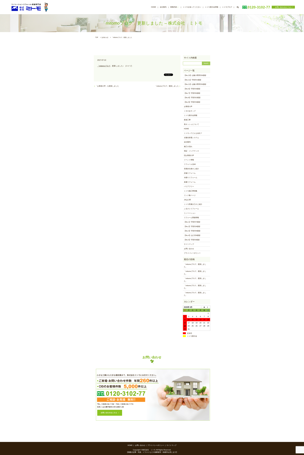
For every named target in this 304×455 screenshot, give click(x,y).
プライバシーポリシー (192, 253)
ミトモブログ (227, 7)
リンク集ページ (190, 195)
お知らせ (105, 37)
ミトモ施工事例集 (190, 191)
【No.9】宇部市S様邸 (192, 102)
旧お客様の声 (189, 155)
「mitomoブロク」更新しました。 (195, 287)
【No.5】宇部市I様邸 (192, 240)
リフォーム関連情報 (191, 217)
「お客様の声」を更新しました (107, 86)
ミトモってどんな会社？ (193, 133)
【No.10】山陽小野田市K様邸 (195, 75)
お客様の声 (188, 106)
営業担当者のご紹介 (191, 169)
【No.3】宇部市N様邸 (192, 231)
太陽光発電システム (191, 138)
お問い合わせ (189, 249)
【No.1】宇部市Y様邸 (192, 222)
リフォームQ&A (190, 164)
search (237, 7)
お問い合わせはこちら (283, 7)
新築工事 (187, 120)
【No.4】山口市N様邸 (192, 235)
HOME (153, 7)
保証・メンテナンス (191, 151)
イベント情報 (189, 160)
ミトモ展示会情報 (211, 7)
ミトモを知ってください (192, 7)
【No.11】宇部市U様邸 (192, 80)
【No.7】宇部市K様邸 (192, 93)
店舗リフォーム (190, 173)
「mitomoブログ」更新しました (167, 86)
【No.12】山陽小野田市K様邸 (195, 84)
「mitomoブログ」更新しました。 (195, 265)
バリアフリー (189, 186)
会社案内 (163, 7)
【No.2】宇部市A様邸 (192, 226)
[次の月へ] (208, 307)
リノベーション (190, 213)
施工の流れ (188, 146)
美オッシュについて (191, 124)
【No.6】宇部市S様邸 (192, 89)
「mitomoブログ (103, 66)
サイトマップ (189, 244)
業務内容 (173, 7)
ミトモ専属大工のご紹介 (193, 204)
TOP (96, 37)
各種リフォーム (190, 182)
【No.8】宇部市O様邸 (192, 97)
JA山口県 (187, 200)
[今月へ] (204, 307)
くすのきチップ (190, 111)
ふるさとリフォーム (191, 209)
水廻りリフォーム (190, 177)
